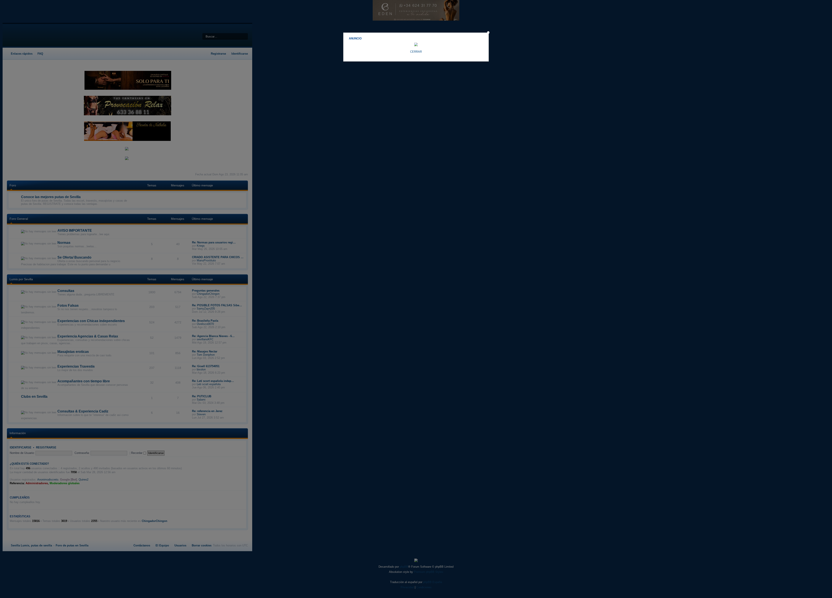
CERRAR (416, 51)
